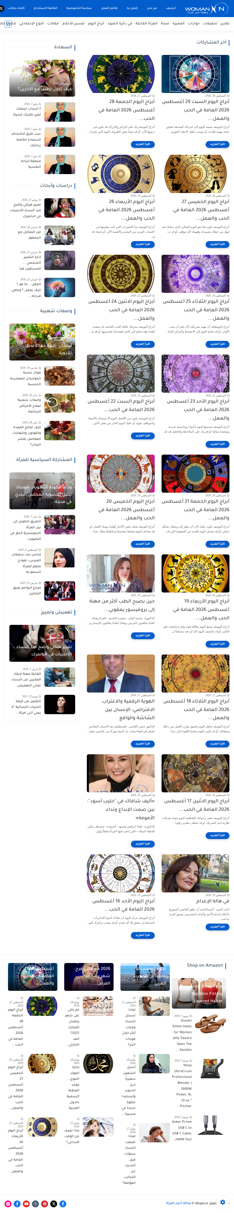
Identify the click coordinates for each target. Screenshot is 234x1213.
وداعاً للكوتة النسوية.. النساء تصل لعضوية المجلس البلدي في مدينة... (43, 495)
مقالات (53, 24)
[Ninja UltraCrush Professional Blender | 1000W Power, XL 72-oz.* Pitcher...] (210, 1068)
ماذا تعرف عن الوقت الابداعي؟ (71, 1136)
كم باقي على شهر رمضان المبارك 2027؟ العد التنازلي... (72, 1027)
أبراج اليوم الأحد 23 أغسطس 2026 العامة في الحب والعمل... (198, 410)
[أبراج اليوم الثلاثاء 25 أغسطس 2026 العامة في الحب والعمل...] (195, 274)
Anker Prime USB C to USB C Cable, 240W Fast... (182, 1131)
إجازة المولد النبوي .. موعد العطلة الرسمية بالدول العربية (73, 1088)
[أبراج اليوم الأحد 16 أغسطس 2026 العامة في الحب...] (121, 873)
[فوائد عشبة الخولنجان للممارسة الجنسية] (59, 376)
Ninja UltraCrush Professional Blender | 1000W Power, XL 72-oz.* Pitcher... (182, 1086)
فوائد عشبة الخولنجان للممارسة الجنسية (25, 378)
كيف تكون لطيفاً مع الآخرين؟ (45, 89)
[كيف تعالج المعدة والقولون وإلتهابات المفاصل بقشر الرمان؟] (59, 430)
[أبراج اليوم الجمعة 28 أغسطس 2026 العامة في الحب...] (121, 74)
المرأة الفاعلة (146, 24)
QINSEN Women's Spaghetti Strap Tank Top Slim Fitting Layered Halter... (202, 990)
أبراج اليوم (96, 24)
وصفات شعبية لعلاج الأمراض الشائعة (29, 406)
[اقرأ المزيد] (217, 144)
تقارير (225, 24)
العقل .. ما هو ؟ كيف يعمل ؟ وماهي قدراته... (26, 290)
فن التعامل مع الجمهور (29, 235)
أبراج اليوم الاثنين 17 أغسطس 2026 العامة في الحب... (196, 806)
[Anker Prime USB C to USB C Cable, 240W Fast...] (210, 1125)
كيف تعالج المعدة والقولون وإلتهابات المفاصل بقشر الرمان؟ (26, 436)
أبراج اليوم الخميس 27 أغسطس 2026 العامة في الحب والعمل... (201, 211)
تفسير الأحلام (73, 24)
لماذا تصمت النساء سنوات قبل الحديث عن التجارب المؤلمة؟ (129, 1160)
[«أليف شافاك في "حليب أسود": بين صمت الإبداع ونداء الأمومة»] (121, 773)
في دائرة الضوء (120, 24)
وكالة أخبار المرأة (178, 1203)
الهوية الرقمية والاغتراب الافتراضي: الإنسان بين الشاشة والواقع (128, 710)
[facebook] (62, 1203)
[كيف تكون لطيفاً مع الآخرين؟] (42, 78)
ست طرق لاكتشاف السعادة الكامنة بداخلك (26, 140)
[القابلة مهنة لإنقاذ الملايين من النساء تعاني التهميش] (59, 677)
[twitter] (53, 1203)
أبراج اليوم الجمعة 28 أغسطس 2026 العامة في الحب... (126, 111)
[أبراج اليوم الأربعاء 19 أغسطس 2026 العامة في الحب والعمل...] (195, 573)
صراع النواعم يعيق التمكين (27, 591)
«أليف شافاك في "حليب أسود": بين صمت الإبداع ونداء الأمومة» (121, 810)
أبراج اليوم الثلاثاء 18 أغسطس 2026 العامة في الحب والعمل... (196, 710)
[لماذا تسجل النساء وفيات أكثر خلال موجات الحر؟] (154, 1006)
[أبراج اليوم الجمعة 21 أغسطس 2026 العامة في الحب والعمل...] (195, 474)
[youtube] (26, 1203)
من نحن (152, 8)
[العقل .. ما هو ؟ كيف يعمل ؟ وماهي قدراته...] (59, 287)
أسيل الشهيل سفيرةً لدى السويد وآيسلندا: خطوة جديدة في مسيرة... (128, 1091)
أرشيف (171, 8)
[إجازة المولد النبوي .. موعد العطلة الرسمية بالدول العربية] (98, 1063)
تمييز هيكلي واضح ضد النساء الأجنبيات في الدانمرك (25, 211)
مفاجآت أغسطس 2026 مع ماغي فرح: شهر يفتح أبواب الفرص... (92, 973)
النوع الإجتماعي (31, 24)
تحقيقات (210, 24)
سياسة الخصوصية (79, 8)
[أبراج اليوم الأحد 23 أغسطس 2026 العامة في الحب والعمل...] (195, 374)
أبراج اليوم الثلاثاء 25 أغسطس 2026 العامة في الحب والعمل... (196, 310)
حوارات (194, 24)
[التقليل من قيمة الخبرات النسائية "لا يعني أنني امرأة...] (59, 704)
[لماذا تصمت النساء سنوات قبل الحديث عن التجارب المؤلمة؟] (154, 1132)
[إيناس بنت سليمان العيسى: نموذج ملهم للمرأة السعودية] (59, 557)
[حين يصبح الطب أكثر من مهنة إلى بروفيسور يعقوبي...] (121, 573)
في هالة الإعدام (213, 901)
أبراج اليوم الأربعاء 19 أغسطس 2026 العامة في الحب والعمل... (201, 610)
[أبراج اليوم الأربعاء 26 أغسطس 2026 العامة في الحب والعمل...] (121, 174)
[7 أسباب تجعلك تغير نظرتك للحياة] (59, 112)
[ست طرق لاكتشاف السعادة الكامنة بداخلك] (59, 137)
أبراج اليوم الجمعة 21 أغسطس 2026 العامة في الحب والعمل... (195, 510)
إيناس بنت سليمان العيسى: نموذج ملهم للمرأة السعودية (26, 563)
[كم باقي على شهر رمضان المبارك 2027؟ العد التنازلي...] (98, 1006)
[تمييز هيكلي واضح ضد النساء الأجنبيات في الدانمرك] (59, 208)
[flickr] (8, 1203)
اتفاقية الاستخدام (45, 8)
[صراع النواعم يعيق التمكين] (59, 591)
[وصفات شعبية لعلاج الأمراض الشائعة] (59, 403)
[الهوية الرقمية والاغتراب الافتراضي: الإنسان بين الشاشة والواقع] (121, 673)
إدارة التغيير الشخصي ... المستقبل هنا (30, 263)
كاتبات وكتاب (16, 8)
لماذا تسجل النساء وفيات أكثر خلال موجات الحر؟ (129, 1027)
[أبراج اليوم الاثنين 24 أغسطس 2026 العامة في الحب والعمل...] (121, 274)
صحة (165, 24)
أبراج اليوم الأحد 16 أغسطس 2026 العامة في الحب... (123, 906)
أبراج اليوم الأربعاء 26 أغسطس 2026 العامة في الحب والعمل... (126, 211)
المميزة (179, 24)
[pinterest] (44, 1203)
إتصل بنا (132, 8)
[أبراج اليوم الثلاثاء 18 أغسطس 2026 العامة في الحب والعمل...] (195, 673)
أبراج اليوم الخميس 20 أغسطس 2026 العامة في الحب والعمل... (126, 510)
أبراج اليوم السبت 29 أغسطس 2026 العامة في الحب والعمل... (195, 111)
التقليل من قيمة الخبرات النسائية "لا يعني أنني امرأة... (26, 707)
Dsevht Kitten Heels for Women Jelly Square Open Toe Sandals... (182, 1035)
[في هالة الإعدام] (195, 873)
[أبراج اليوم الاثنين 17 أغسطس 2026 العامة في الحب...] (195, 773)
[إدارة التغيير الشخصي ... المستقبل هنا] (59, 260)
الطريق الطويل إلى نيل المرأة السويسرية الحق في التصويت (25, 530)
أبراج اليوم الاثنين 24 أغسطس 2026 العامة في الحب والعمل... (121, 310)
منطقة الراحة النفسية (31, 164)
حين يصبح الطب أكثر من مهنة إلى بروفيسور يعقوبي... (122, 606)
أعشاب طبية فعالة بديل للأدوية (48, 350)
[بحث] (8, 24)
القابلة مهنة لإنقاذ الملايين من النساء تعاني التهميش (26, 680)
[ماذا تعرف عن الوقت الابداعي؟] (98, 1127)
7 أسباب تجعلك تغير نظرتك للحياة (27, 112)
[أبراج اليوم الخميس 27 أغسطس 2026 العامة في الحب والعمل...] (195, 174)
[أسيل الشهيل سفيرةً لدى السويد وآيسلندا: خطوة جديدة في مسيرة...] (154, 1063)
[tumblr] (35, 1203)
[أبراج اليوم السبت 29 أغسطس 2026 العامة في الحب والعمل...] (195, 74)
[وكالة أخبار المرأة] (206, 8)
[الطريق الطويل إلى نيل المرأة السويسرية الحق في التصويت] (59, 524)
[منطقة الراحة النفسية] (59, 164)
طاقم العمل (109, 8)
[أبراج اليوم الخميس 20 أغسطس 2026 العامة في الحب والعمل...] (121, 474)
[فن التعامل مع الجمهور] (59, 235)
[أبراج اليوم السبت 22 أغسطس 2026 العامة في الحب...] (121, 374)
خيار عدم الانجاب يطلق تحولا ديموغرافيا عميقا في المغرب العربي (145, 973)
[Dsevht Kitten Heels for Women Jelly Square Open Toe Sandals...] (210, 1024)
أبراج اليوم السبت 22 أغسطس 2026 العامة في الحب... (121, 406)
